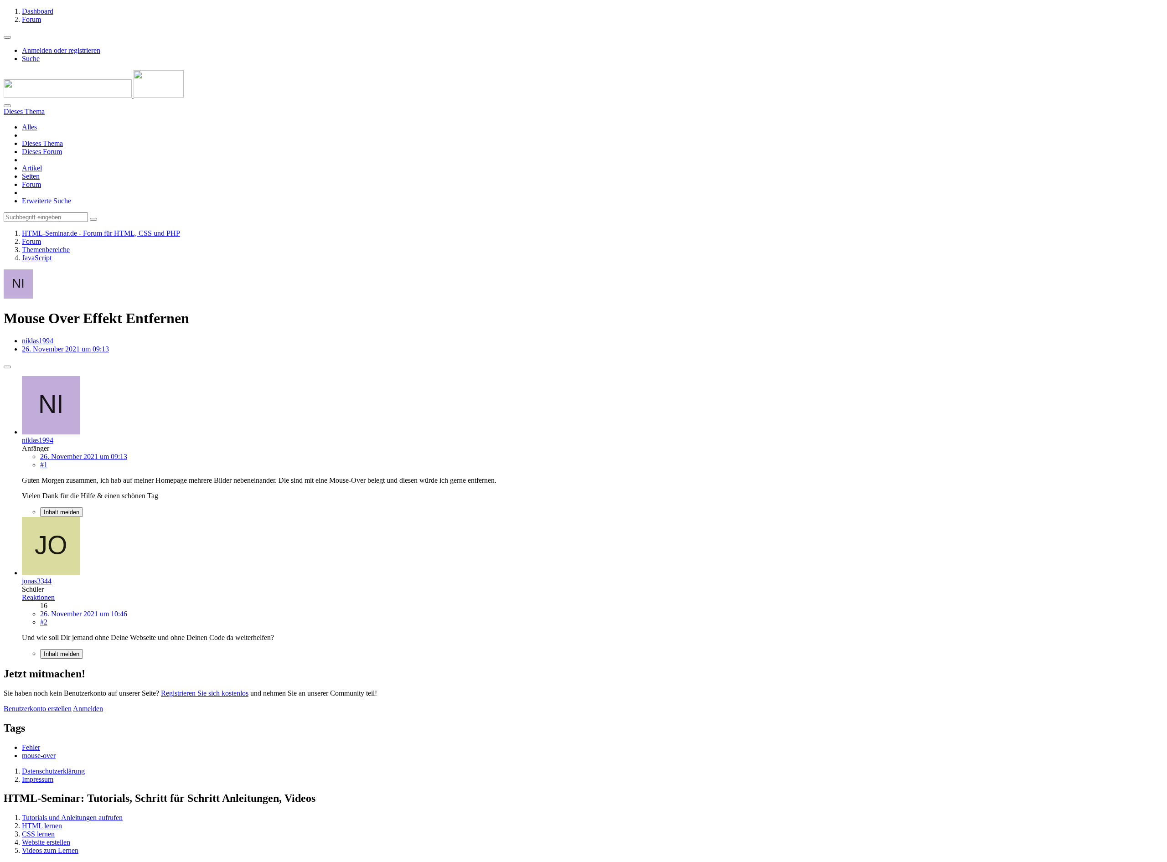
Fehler (31, 747)
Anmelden (88, 708)
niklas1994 (37, 341)
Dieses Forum (42, 151)
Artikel (32, 168)
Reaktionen (38, 597)
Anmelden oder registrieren (61, 50)
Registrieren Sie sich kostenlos (204, 693)
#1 (43, 465)
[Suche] (7, 105)
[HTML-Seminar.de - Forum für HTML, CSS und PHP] (94, 95)
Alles (29, 127)
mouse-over (39, 755)
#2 (43, 622)
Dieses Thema (42, 143)
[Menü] (7, 37)
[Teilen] (7, 367)
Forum (31, 184)
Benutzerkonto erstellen (38, 708)
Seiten (31, 176)
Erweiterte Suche (46, 201)
